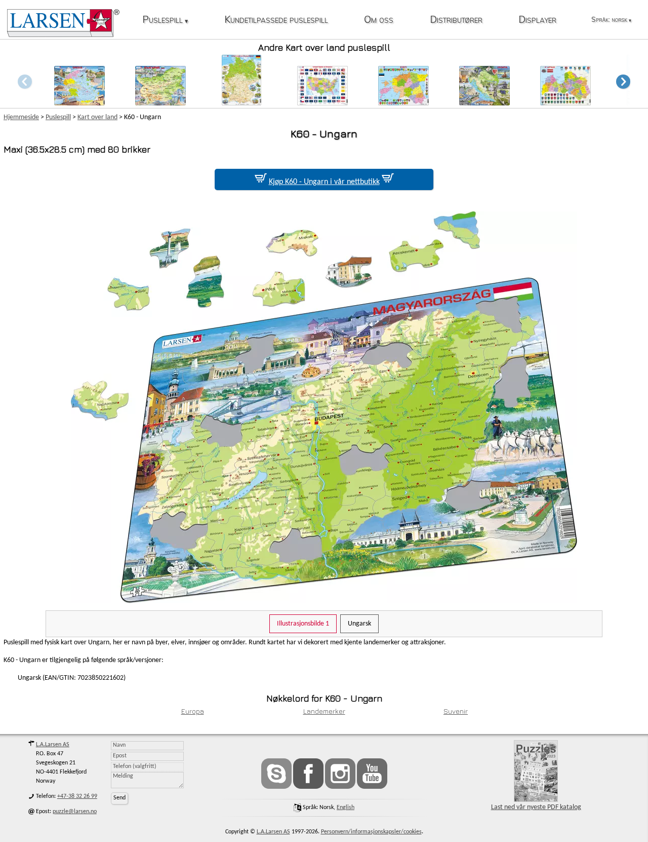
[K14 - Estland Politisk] (403, 102)
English (345, 807)
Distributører (456, 20)
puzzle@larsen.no (75, 812)
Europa (192, 711)
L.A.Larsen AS (52, 745)
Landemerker (324, 711)
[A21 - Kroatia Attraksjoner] (484, 102)
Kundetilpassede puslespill (276, 20)
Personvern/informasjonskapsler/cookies (371, 832)
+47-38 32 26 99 (77, 796)
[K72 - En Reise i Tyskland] (241, 102)
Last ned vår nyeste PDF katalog (536, 807)
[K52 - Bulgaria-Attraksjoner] (160, 102)
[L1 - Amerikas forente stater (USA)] (322, 102)
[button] (623, 81)
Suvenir (455, 711)
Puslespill (165, 20)
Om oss (378, 20)
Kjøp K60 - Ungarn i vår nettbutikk (324, 182)
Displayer (537, 20)
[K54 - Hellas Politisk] (79, 102)
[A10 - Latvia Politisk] (565, 102)
